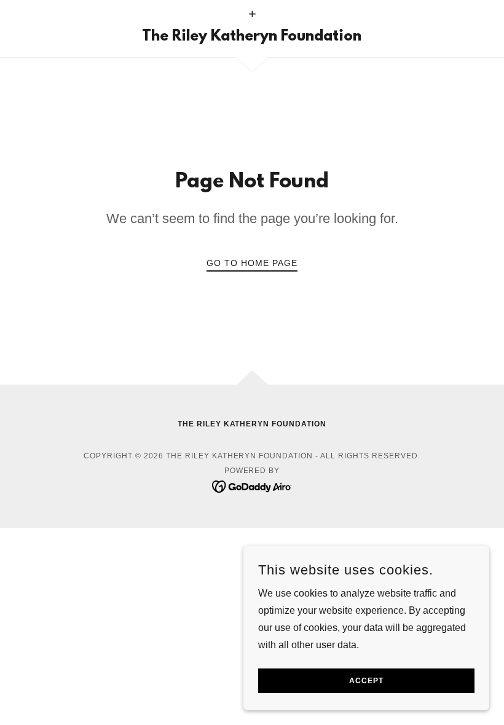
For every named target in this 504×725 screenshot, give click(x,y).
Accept (366, 680)
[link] (252, 37)
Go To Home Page (252, 263)
